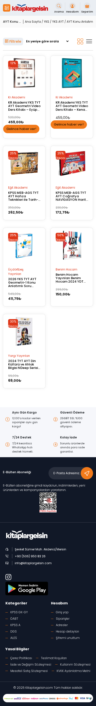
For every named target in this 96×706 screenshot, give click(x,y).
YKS (46, 21)
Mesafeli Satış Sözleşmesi (29, 671)
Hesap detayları (67, 631)
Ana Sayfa (33, 21)
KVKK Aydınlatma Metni (73, 671)
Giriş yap (62, 612)
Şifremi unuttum (68, 638)
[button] (6, 8)
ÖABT (14, 618)
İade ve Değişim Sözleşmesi (30, 664)
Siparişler (62, 618)
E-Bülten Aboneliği (17, 472)
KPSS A (15, 625)
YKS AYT (58, 21)
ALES (13, 638)
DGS (13, 631)
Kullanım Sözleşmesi (75, 664)
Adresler (62, 625)
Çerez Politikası (21, 658)
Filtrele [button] (14, 41)
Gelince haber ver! (21, 129)
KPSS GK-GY (19, 612)
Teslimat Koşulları (54, 658)
